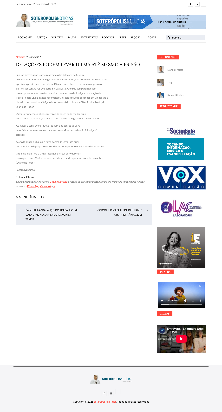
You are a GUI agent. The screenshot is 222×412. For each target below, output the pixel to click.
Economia (25, 37)
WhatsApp (33, 186)
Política (57, 37)
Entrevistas (89, 37)
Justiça (42, 37)
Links (122, 37)
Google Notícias (58, 181)
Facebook (45, 186)
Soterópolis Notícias (105, 401)
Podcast (108, 37)
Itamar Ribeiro (26, 177)
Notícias (20, 56)
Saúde (72, 37)
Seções (136, 37)
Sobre (152, 37)
